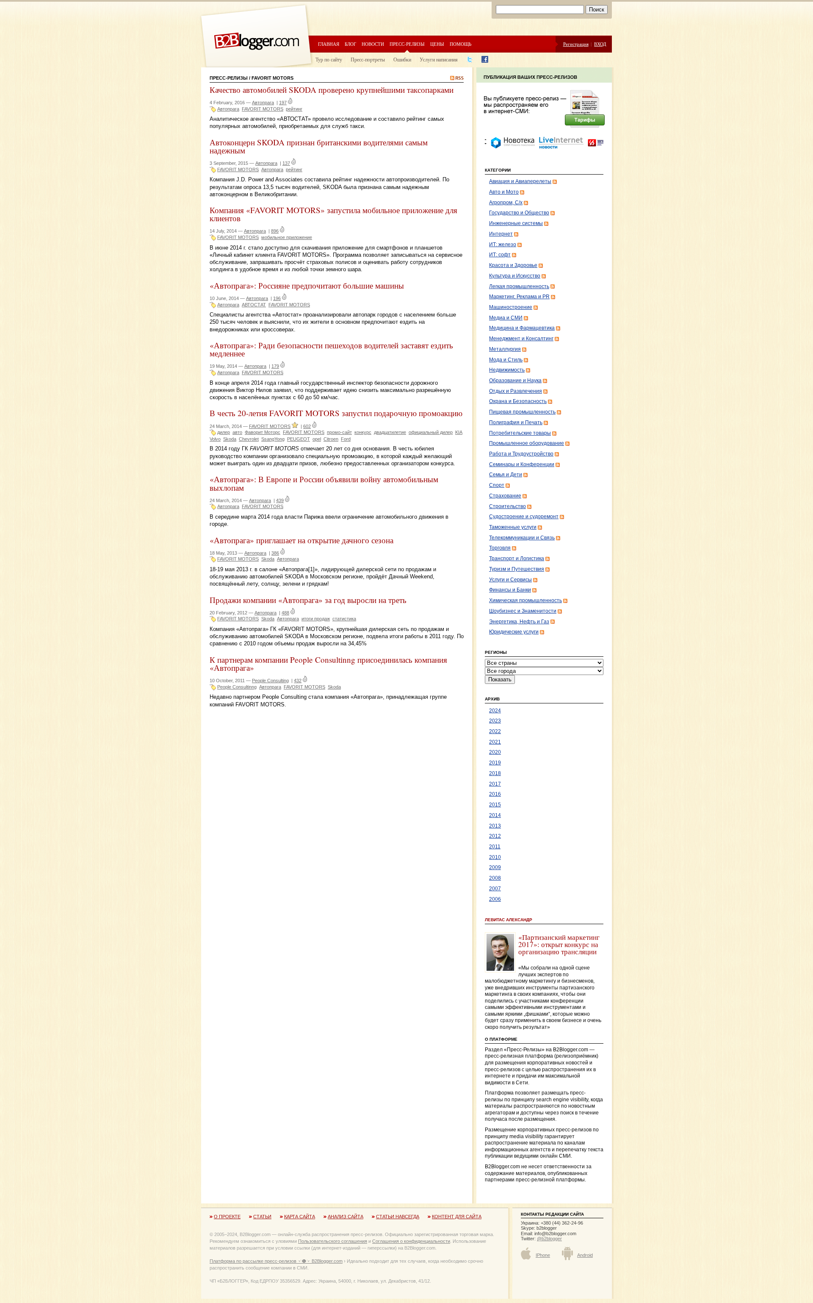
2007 (495, 888)
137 (286, 163)
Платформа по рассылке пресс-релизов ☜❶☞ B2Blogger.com (276, 1261)
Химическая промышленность (525, 600)
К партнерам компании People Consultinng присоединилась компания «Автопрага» (328, 663)
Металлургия (505, 349)
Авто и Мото (504, 191)
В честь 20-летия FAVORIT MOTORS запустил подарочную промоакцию (336, 413)
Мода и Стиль (506, 359)
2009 (495, 867)
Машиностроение (510, 307)
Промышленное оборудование (526, 443)
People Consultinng (237, 686)
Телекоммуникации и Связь (522, 537)
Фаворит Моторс (262, 432)
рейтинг (294, 108)
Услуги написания (439, 59)
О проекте (227, 1216)
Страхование (505, 495)
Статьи (262, 1216)
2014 (495, 815)
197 (283, 102)
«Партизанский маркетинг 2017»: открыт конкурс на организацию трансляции (559, 944)
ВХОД (600, 44)
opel (316, 439)
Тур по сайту (328, 59)
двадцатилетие (390, 432)
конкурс (362, 432)
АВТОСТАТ (254, 304)
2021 (495, 742)
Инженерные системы (516, 223)
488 (285, 612)
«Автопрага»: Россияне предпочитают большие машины (307, 285)
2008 (495, 878)
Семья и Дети (505, 474)
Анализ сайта (345, 1216)
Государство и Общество (519, 212)
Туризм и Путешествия (516, 569)
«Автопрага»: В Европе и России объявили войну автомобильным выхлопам (324, 483)
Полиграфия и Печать (515, 422)
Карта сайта (299, 1216)
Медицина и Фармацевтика (522, 328)
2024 (495, 710)
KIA (458, 432)
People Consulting (270, 680)
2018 (495, 773)
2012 (495, 836)
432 (297, 680)
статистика (344, 618)
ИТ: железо (502, 244)
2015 (495, 804)
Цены (437, 44)
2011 (495, 846)
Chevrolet (249, 439)
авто (237, 432)
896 (275, 230)
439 (280, 500)
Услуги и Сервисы (510, 579)
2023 (495, 720)
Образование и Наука (515, 380)
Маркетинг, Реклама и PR (519, 296)
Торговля (500, 547)
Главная (328, 44)
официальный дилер (431, 432)
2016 (495, 794)
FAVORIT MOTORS (262, 108)
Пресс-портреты (368, 59)
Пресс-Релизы (229, 78)
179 (275, 366)
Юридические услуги (514, 631)
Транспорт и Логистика (516, 558)
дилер (223, 432)
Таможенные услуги (512, 527)
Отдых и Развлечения (515, 391)
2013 (495, 825)
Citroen (331, 439)
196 (277, 298)
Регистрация (576, 44)
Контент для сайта (456, 1216)
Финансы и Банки (510, 589)
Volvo (215, 439)
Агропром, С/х (506, 202)
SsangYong (273, 439)
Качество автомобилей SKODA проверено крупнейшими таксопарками (332, 89)
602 (307, 426)
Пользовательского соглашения (332, 1241)
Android (585, 1255)
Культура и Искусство (514, 275)
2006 (495, 899)
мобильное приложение (286, 237)
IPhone (543, 1255)
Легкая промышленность (519, 286)
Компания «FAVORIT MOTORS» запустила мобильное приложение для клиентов (333, 214)
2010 (495, 857)
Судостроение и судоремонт (524, 516)
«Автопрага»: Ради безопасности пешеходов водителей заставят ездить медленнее (331, 349)
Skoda (229, 439)
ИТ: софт (500, 254)
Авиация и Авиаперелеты (520, 181)
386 (275, 553)
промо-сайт (339, 432)
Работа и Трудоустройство (521, 453)
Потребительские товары (520, 433)
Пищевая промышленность (522, 411)
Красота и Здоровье (513, 265)
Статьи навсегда (397, 1216)
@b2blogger (549, 1238)
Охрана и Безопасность (518, 401)
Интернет (501, 233)
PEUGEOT (298, 439)
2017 (495, 783)
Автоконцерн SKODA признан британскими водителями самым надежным (319, 146)
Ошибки (402, 59)
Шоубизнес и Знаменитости (522, 611)
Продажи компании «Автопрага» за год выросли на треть (308, 600)
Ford (346, 439)
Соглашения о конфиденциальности (411, 1241)
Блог (350, 44)
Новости (373, 44)
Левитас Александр (508, 919)
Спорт (496, 485)
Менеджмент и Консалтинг (521, 338)
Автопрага (263, 102)
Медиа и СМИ (506, 317)
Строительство (507, 506)
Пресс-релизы (407, 44)
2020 (495, 752)
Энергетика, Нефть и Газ (519, 621)
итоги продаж (315, 618)
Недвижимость (507, 369)
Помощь (460, 44)
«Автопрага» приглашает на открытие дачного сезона (301, 540)
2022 (495, 731)
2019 (495, 762)
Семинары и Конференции (521, 464)
